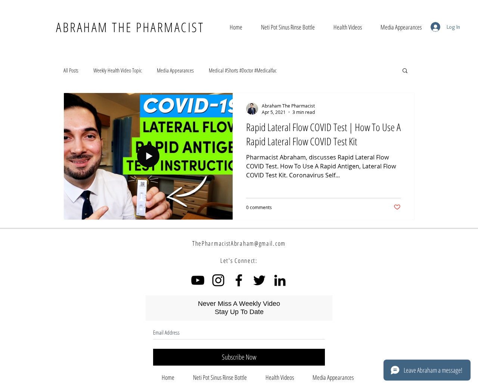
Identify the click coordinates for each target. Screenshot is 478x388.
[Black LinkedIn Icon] (280, 280)
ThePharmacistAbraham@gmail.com (239, 243)
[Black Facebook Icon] (239, 280)
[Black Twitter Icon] (259, 280)
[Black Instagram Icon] (218, 280)
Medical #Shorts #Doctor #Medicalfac (243, 70)
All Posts (70, 70)
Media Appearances (175, 70)
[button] (405, 71)
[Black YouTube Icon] (198, 280)
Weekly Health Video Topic (117, 70)
